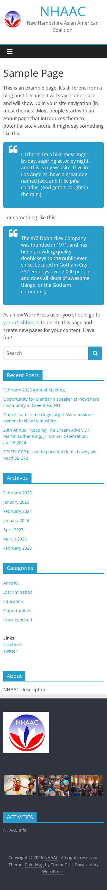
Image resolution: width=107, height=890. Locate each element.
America (11, 583)
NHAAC (63, 11)
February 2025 (17, 493)
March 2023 (15, 539)
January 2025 (16, 502)
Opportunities (17, 610)
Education (13, 601)
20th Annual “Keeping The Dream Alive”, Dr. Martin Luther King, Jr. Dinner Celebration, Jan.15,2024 (46, 436)
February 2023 (17, 548)
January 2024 (16, 520)
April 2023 (13, 529)
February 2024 (17, 511)
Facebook (12, 644)
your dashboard (21, 322)
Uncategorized (17, 620)
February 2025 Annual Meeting (34, 390)
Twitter (10, 651)
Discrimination (17, 592)
